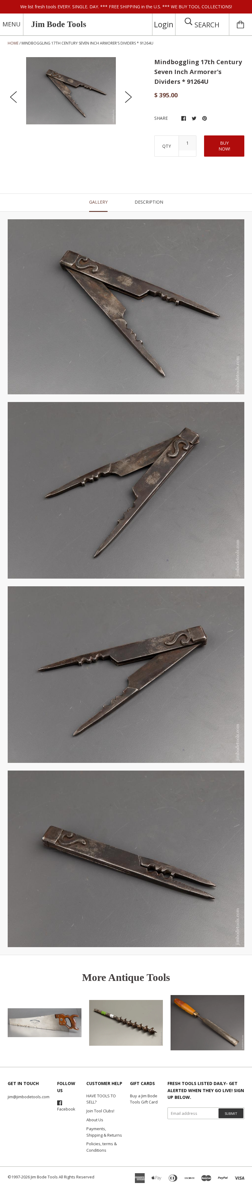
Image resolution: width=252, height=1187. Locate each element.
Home (13, 43)
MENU (11, 24)
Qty (166, 146)
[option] (71, 90)
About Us (94, 1120)
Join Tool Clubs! (100, 1111)
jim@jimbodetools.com (28, 1096)
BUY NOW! (224, 146)
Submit (231, 1113)
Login (163, 24)
